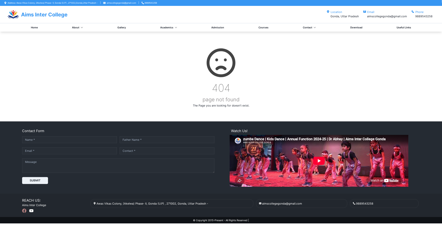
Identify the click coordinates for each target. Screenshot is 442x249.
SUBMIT (35, 180)
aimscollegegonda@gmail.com (282, 203)
